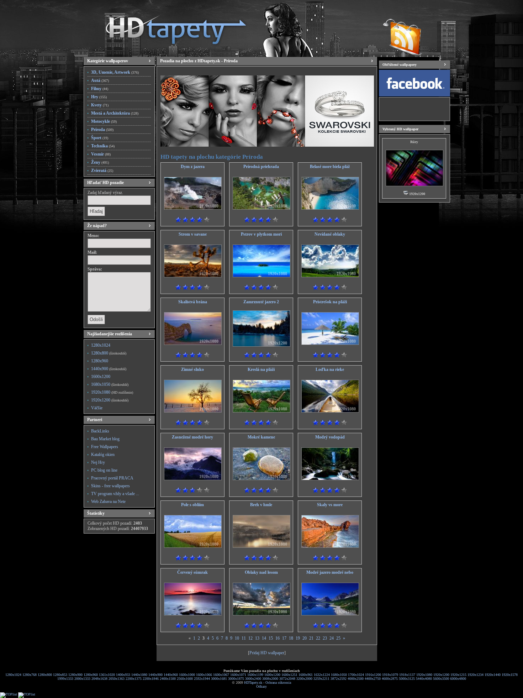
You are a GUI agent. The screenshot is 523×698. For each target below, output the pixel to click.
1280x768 (29, 675)
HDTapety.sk (253, 682)
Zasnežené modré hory (192, 437)
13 (257, 638)
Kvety (100, 105)
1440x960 (171, 675)
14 (264, 638)
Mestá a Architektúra (114, 113)
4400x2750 (373, 679)
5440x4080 (424, 679)
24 (331, 638)
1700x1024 (356, 675)
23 (325, 638)
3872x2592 (339, 679)
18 (291, 638)
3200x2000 (304, 679)
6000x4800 (458, 679)
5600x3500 (441, 679)
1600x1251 (289, 675)
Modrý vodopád (330, 437)
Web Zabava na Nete (108, 501)
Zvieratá (102, 170)
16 (277, 638)
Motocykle (104, 121)
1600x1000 (187, 675)
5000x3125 (407, 679)
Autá (100, 80)
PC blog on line (104, 470)
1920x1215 (458, 675)
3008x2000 (270, 679)
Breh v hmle (261, 504)
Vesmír (101, 154)
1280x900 (75, 675)
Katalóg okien (103, 454)
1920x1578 (510, 675)
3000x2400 (253, 679)
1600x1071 (238, 675)
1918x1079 (390, 675)
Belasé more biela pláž (330, 166)
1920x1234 (475, 675)
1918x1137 (407, 675)
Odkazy (261, 686)
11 (244, 638)
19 (298, 638)
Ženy (100, 162)
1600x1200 (100, 376)
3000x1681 (219, 679)
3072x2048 (287, 679)
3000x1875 (236, 679)
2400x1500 (168, 679)
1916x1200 (373, 675)
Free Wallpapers (104, 446)
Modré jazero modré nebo (329, 572)
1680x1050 (109, 384)
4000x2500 (356, 679)
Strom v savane (193, 234)
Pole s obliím (192, 504)
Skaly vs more (330, 504)
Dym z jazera (193, 166)
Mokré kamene (261, 437)
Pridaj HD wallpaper (266, 652)
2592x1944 (202, 679)
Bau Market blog (105, 438)
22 (318, 638)
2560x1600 (185, 679)
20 (304, 638)
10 (237, 638)
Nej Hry (98, 462)
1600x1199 (255, 675)
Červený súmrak (192, 572)
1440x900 (108, 368)
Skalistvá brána (192, 301)
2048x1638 (99, 679)
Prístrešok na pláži (330, 301)
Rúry (414, 142)
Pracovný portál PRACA (112, 478)
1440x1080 (139, 675)
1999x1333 (65, 679)
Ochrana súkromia (278, 682)
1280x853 (60, 675)
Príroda (102, 129)
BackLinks (100, 431)
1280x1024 (100, 345)
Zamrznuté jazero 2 (261, 301)
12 (250, 638)
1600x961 (306, 675)
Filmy (99, 88)
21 (311, 638)
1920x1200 (109, 400)
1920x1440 (493, 675)
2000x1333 (82, 679)
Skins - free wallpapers (110, 485)
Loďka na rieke (330, 369)
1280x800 (108, 353)
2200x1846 (151, 679)
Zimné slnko (192, 369)
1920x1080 (112, 392)
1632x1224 (322, 675)
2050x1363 (117, 679)
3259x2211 (321, 679)
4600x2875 (390, 679)
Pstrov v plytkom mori (261, 234)
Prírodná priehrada (261, 166)
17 (284, 638)
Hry (99, 96)
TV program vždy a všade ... (115, 493)
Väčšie (96, 407)
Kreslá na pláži (261, 369)
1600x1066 (204, 675)
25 (338, 638)
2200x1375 (134, 679)
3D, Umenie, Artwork (115, 72)
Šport (99, 137)
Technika (103, 145)
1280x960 (99, 360)
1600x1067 (221, 675)
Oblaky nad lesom (261, 572)
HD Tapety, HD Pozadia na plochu (169, 26)
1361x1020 (107, 675)
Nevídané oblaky (330, 234)
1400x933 (123, 675)
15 (271, 638)
